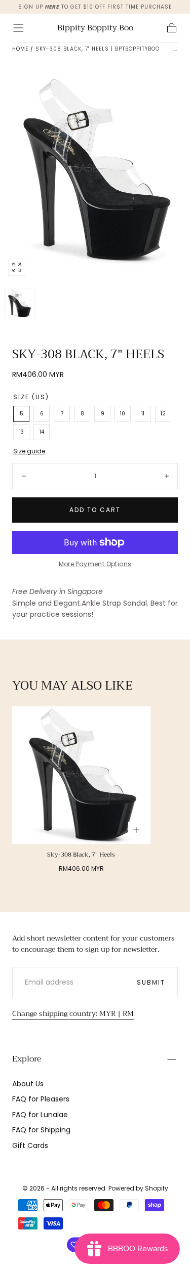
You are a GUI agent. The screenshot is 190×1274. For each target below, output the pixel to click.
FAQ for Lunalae (40, 1115)
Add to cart (95, 509)
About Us (28, 1084)
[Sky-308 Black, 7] (81, 775)
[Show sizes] (136, 830)
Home (20, 49)
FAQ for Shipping (41, 1130)
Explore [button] (27, 1059)
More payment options (95, 564)
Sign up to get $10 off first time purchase (95, 7)
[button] (18, 28)
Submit (151, 982)
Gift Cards (30, 1145)
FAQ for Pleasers (40, 1099)
